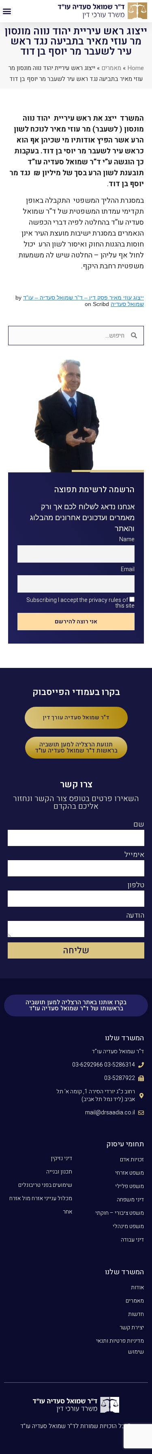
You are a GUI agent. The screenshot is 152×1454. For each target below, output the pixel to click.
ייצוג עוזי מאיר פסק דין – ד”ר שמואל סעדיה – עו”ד (83, 297)
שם (138, 825)
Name (127, 539)
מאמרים (111, 68)
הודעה (135, 916)
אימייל (134, 855)
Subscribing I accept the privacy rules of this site (80, 603)
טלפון (136, 886)
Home (135, 68)
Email (128, 569)
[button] (6, 11)
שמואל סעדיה (127, 304)
